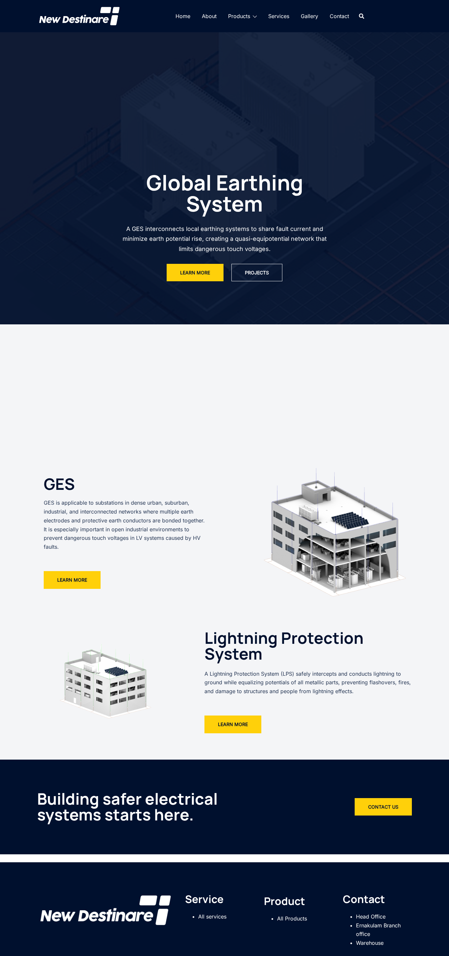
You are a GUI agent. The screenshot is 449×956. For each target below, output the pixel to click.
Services (278, 16)
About (209, 16)
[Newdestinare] (79, 15)
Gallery (309, 16)
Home (183, 16)
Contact (339, 16)
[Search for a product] (361, 16)
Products (239, 16)
